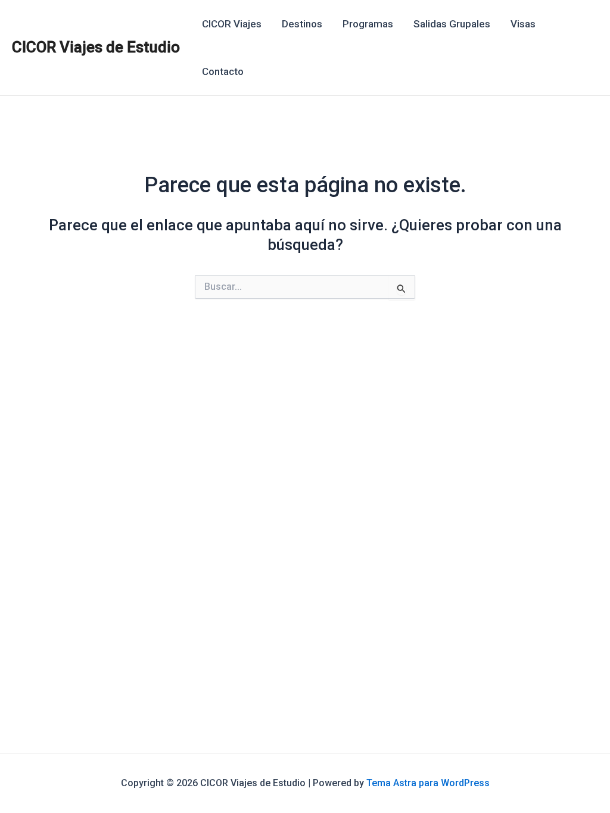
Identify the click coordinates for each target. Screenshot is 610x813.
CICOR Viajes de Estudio (96, 47)
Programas (368, 24)
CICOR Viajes (232, 24)
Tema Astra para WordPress (428, 783)
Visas (523, 24)
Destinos (302, 24)
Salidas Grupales (451, 24)
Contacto (223, 71)
